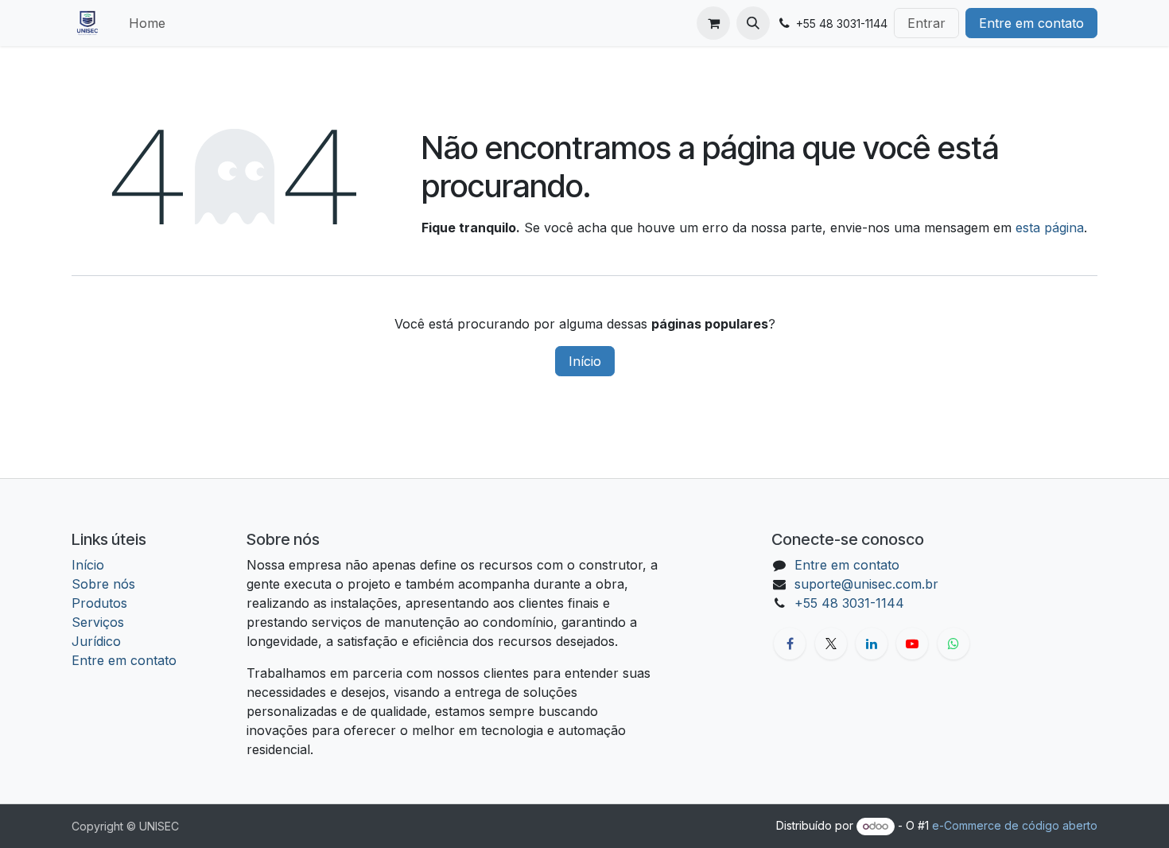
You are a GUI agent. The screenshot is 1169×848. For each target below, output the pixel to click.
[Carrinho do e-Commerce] (713, 23)
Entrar (926, 23)
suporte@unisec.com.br (866, 584)
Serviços (98, 622)
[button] (753, 23)
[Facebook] (790, 643)
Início (585, 361)
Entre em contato (1031, 23)
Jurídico (96, 641)
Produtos (99, 603)
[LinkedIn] (871, 643)
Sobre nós (103, 584)
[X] (831, 643)
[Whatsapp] (953, 643)
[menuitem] (147, 23)
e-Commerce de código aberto (1014, 825)
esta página (1050, 227)
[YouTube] (912, 643)
